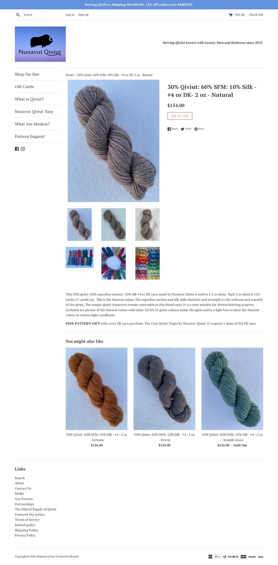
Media (19, 493)
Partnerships (24, 504)
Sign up (84, 15)
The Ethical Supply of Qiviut (35, 509)
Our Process (24, 498)
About (19, 483)
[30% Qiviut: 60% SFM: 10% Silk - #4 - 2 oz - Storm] (164, 389)
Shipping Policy (26, 530)
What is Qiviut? (29, 99)
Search (20, 478)
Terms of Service (27, 519)
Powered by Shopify (67, 556)
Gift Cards (24, 86)
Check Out (256, 15)
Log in (70, 15)
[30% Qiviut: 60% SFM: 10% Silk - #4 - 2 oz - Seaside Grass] (232, 389)
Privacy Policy (25, 535)
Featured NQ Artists (30, 514)
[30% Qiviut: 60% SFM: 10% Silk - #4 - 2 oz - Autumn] (96, 389)
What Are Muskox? (32, 124)
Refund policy (25, 525)
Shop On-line (27, 74)
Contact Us (23, 488)
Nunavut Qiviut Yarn (34, 111)
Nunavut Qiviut (46, 556)
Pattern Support (30, 136)
